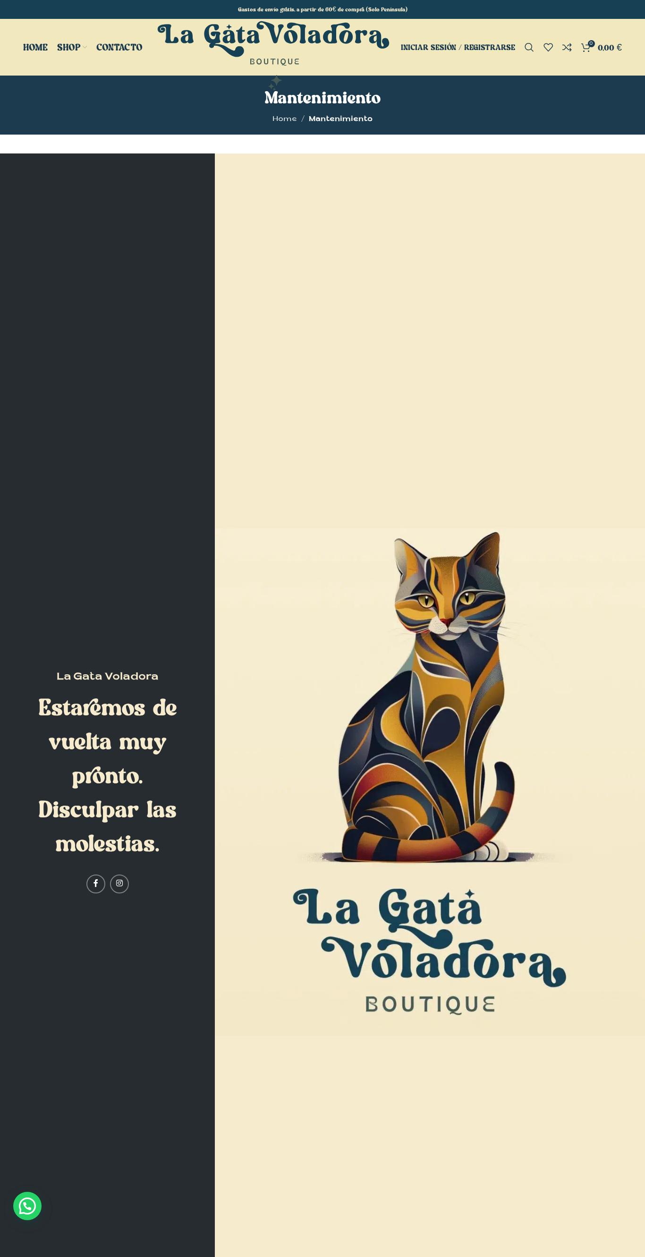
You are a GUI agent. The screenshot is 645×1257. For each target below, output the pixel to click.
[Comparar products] (567, 47)
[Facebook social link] (95, 884)
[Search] (529, 47)
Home (284, 120)
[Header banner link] (322, 9)
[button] (27, 1206)
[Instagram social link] (119, 884)
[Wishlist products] (548, 47)
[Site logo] (273, 56)
